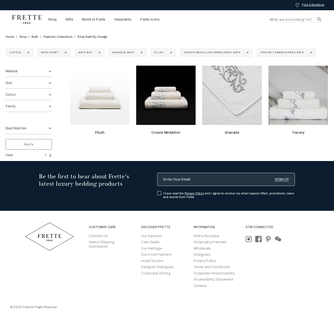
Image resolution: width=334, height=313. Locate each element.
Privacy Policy (194, 193)
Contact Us (98, 236)
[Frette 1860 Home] (24, 19)
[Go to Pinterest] (270, 239)
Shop (23, 37)
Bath (35, 37)
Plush (100, 132)
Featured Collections (58, 37)
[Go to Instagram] (250, 239)
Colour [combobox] (11, 94)
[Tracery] (298, 95)
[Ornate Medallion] (166, 95)
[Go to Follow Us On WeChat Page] (279, 239)
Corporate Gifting (156, 273)
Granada (232, 132)
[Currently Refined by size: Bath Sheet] (65, 52)
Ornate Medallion (165, 132)
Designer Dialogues (157, 267)
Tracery (298, 132)
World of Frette (93, 19)
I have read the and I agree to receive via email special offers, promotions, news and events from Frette (228, 195)
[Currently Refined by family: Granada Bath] (141, 52)
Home (10, 37)
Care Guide (150, 242)
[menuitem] (51, 19)
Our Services (151, 236)
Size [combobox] (9, 83)
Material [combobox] (11, 71)
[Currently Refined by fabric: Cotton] (27, 52)
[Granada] (232, 95)
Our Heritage (151, 248)
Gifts (69, 19)
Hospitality (123, 19)
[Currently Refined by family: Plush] (170, 52)
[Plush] (100, 95)
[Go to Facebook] (260, 239)
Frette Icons (149, 19)
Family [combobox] (11, 106)
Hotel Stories (152, 261)
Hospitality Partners (210, 242)
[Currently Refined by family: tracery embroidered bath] (310, 52)
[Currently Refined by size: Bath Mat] (99, 52)
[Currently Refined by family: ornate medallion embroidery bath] (247, 52)
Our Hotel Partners (156, 254)
